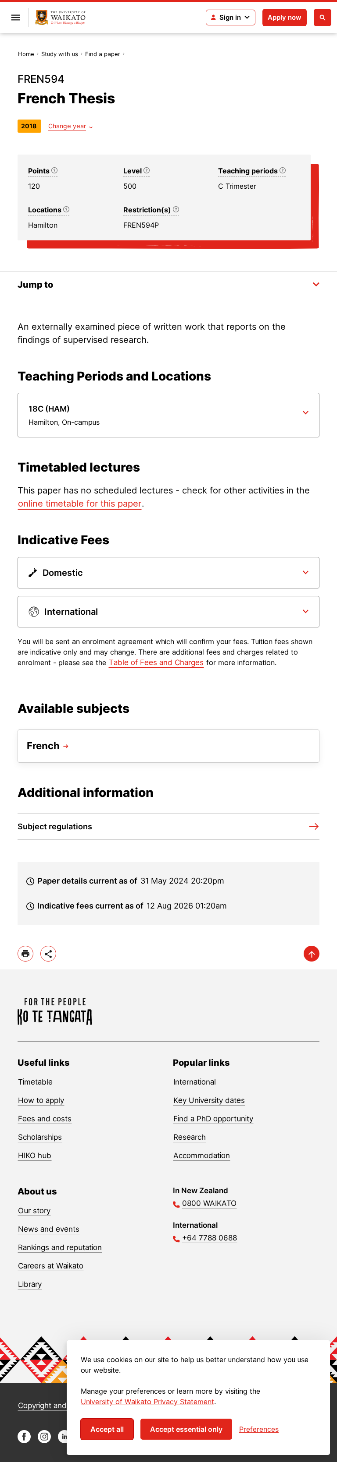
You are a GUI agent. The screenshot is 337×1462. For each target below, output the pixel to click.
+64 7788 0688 (209, 1237)
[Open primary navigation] (15, 17)
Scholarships (40, 1137)
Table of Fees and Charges (156, 662)
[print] (25, 954)
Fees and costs (45, 1118)
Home (26, 54)
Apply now (284, 17)
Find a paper (102, 54)
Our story (34, 1210)
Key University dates (209, 1100)
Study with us (59, 54)
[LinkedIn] (64, 1440)
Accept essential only (186, 1429)
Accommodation (201, 1155)
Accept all (107, 1429)
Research (189, 1137)
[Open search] (322, 17)
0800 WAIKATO (209, 1203)
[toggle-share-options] (48, 954)
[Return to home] (60, 17)
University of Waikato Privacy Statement (147, 1401)
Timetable (35, 1082)
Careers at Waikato (50, 1265)
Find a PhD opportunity (213, 1118)
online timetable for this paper (79, 503)
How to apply (41, 1100)
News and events (48, 1229)
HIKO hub (34, 1155)
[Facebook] (24, 1440)
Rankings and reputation (60, 1247)
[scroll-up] (311, 954)
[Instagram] (44, 1440)
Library (30, 1284)
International (194, 1082)
